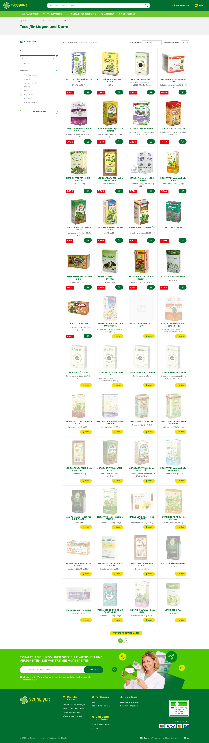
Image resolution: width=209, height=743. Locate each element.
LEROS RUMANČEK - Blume (142, 373)
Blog (93, 702)
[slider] (21, 55)
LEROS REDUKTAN (173, 610)
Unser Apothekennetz (101, 724)
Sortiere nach (135, 42)
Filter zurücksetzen (39, 112)
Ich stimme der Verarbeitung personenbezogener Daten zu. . (57, 678)
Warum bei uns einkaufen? (74, 705)
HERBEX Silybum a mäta (141, 129)
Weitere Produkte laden (126, 633)
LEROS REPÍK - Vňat (78, 373)
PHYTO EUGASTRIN (79, 324)
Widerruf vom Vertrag (72, 716)
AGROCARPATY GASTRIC (142, 421)
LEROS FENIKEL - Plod (141, 79)
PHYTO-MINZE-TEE (173, 227)
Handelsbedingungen (72, 712)
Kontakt (95, 728)
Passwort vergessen (129, 706)
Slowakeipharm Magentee (78, 610)
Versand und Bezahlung (73, 708)
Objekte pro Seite (171, 42)
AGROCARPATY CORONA (173, 129)
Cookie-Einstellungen (101, 706)
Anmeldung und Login (129, 702)
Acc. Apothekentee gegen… (173, 563)
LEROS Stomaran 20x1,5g (173, 277)
